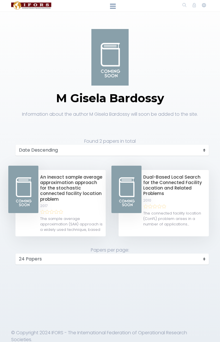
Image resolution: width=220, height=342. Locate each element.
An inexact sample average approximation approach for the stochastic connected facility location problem (71, 188)
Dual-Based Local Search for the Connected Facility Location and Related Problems (172, 185)
